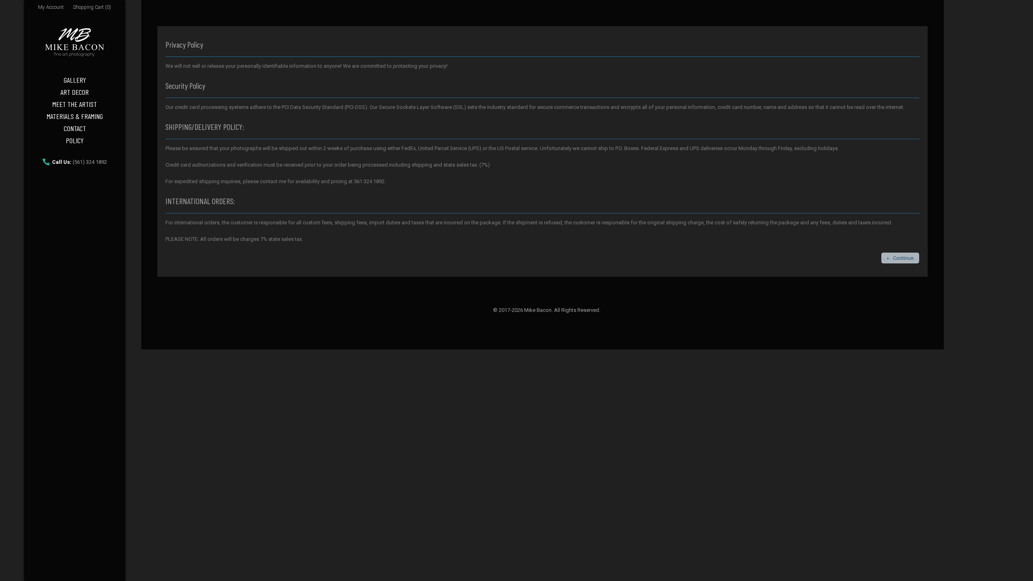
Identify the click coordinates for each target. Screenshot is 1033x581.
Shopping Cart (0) (92, 7)
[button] (900, 258)
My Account (51, 7)
